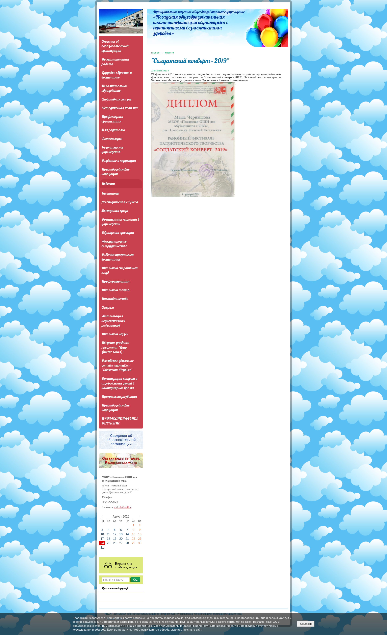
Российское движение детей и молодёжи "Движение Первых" (118, 365)
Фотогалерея (112, 138)
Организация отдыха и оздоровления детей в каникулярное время (119, 383)
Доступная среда (115, 210)
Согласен (306, 623)
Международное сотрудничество (114, 243)
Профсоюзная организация (112, 119)
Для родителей (113, 130)
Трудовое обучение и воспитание (117, 75)
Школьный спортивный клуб (119, 270)
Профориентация (115, 281)
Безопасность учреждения (112, 149)
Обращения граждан (118, 232)
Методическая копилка (120, 108)
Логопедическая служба (120, 202)
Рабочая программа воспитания (118, 257)
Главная (155, 52)
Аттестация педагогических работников (113, 321)
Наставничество (115, 298)
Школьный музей (115, 334)
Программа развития (119, 396)
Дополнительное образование (114, 88)
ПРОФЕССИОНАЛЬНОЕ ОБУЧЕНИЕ (120, 420)
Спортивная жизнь (116, 99)
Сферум (108, 307)
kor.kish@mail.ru (122, 507)
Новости (108, 183)
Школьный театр (116, 290)
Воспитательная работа (115, 61)
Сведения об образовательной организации (115, 46)
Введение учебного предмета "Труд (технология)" (115, 347)
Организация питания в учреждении (120, 221)
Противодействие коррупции (116, 171)
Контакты (110, 193)
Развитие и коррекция (119, 160)
